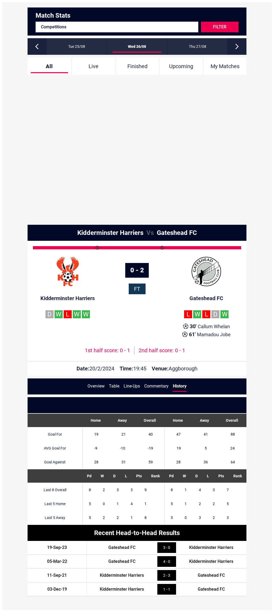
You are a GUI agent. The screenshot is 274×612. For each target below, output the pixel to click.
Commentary (156, 386)
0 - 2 (137, 270)
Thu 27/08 (197, 46)
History (180, 386)
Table (114, 386)
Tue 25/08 (76, 46)
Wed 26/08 (137, 46)
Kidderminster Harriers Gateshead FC (137, 233)
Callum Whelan (210, 326)
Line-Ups (132, 386)
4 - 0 (166, 561)
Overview (96, 386)
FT (137, 289)
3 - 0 (166, 547)
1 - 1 (166, 589)
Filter (219, 26)
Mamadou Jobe (210, 334)
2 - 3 (166, 575)
